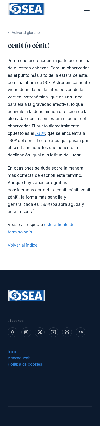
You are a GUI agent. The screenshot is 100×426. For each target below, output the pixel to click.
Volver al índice (23, 245)
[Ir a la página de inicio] (26, 9)
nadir (40, 133)
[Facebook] (12, 332)
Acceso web (19, 357)
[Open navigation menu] (87, 8)
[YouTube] (53, 332)
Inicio (12, 351)
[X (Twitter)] (40, 332)
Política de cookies (25, 364)
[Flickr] (80, 332)
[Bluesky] (67, 332)
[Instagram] (26, 332)
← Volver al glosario (24, 32)
